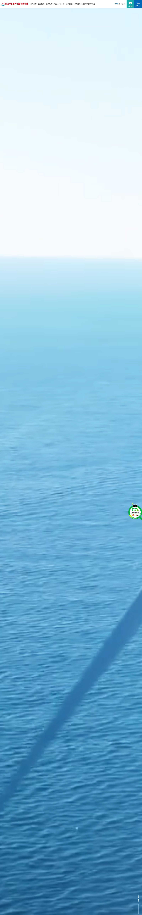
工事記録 (69, 4)
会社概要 (41, 4)
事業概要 (49, 4)
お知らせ (33, 4)
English (123, 4)
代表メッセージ (59, 4)
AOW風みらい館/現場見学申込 (84, 4)
